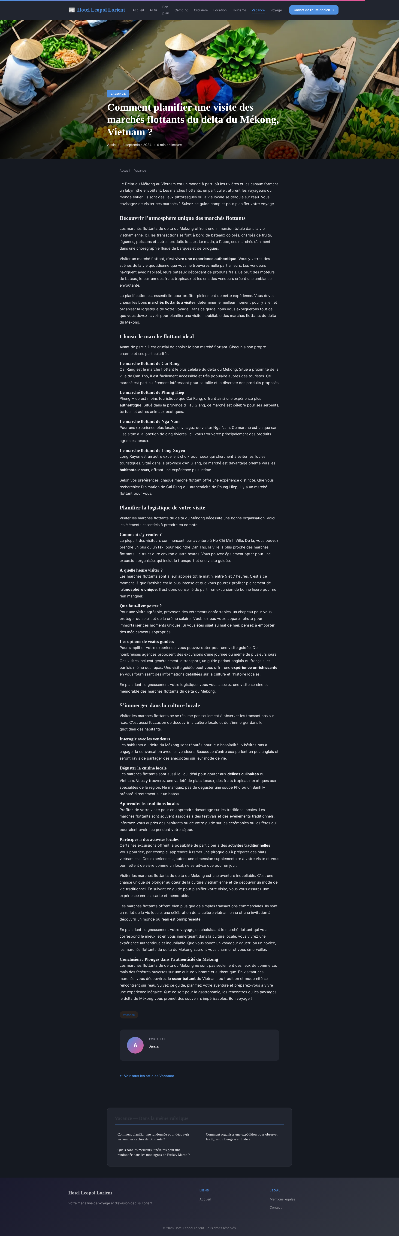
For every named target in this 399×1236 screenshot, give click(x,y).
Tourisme (239, 10)
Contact (276, 1207)
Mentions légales (282, 1199)
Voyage (276, 10)
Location (220, 10)
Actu (153, 10)
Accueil (138, 10)
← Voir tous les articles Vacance (147, 1076)
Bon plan (165, 10)
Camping (181, 10)
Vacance (258, 10)
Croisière (201, 10)
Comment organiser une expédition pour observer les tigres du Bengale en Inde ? (242, 1136)
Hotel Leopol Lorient (96, 10)
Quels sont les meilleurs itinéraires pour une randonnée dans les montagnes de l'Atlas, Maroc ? (154, 1152)
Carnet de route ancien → (314, 10)
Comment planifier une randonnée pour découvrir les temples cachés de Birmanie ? (153, 1136)
